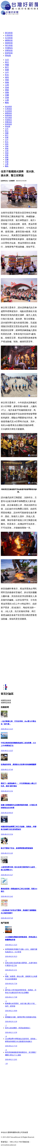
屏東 (7, 90)
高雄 (7, 87)
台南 (7, 85)
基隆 (7, 92)
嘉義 (7, 82)
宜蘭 (7, 95)
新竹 (7, 67)
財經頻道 (9, 53)
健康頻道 (9, 40)
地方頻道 (9, 45)
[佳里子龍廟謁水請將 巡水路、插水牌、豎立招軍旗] (5, 685)
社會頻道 (9, 35)
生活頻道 (9, 38)
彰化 (7, 75)
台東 (7, 100)
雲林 (7, 80)
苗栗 (7, 70)
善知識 (8, 55)
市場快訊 (9, 48)
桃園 (7, 65)
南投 (7, 77)
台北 (7, 60)
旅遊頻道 (9, 43)
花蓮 (7, 98)
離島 (7, 103)
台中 (7, 72)
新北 (7, 62)
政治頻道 (9, 33)
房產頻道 (9, 50)
